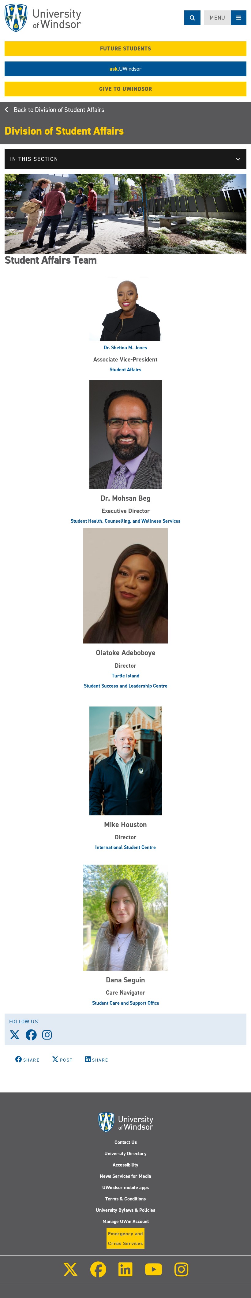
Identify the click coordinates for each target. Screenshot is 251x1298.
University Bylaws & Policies (125, 1210)
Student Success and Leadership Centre (125, 686)
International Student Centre (125, 847)
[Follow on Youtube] (153, 1273)
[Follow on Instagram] (181, 1273)
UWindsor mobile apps (125, 1187)
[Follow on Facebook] (98, 1273)
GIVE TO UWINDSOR (125, 89)
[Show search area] (192, 17)
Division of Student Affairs (69, 110)
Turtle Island (125, 676)
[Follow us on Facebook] (34, 1037)
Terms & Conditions (125, 1199)
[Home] (43, 18)
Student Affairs (125, 369)
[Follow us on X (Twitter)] (17, 1037)
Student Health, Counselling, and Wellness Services (126, 521)
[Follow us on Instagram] (50, 1037)
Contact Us (125, 1142)
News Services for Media (125, 1176)
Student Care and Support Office (125, 1003)
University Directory (125, 1153)
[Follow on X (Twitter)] (70, 1273)
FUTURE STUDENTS (125, 48)
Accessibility (125, 1165)
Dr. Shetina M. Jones (125, 347)
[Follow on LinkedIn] (125, 1273)
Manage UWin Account (126, 1221)
